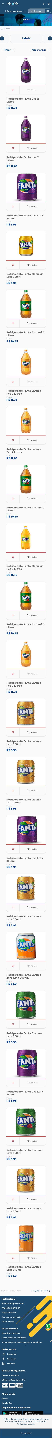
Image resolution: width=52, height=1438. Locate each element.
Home (7, 28)
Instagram (11, 1354)
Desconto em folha (10, 1375)
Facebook (11, 1359)
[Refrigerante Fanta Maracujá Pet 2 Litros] (26, 538)
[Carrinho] (49, 4)
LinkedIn (11, 1364)
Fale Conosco (8, 1322)
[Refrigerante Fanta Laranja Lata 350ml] (26, 713)
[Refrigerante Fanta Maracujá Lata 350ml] (26, 246)
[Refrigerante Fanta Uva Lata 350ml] (26, 188)
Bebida (26, 38)
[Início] (13, 4)
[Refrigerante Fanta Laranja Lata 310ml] (26, 1239)
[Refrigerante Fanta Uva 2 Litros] (26, 71)
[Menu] (43, 4)
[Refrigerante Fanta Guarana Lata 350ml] (26, 1005)
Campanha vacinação (11, 1317)
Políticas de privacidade (13, 1303)
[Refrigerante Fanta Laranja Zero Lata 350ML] (26, 947)
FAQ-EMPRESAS (9, 1312)
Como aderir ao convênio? (14, 1338)
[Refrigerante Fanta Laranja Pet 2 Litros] (26, 363)
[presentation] (2, 38)
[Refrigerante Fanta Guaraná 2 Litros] (26, 304)
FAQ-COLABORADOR (11, 1308)
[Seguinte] (50, 1291)
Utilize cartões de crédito (13, 1380)
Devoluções (7, 1403)
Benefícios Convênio (11, 1333)
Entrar (5, 1398)
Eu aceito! (26, 1433)
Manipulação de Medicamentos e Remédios (22, 1342)
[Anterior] (32, 1291)
